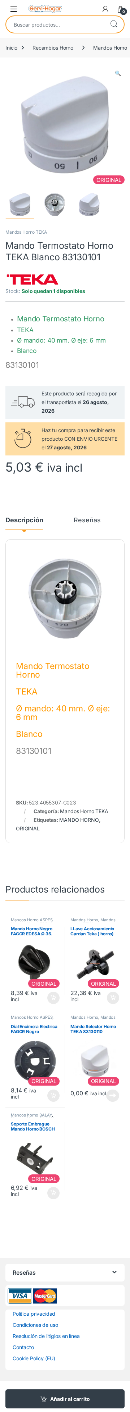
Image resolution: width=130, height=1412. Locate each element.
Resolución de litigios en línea (46, 1336)
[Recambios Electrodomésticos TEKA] (32, 279)
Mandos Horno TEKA (26, 232)
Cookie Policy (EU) (34, 1358)
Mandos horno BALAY (31, 1115)
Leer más (112, 1096)
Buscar (114, 24)
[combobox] (55, 24)
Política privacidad (34, 1314)
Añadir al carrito (70, 1399)
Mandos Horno (84, 919)
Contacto (23, 1347)
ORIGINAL (28, 828)
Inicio (11, 48)
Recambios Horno (52, 48)
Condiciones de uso (35, 1325)
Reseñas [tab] (87, 520)
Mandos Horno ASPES (31, 919)
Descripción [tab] (24, 520)
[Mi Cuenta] (105, 9)
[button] (118, 73)
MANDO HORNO (79, 820)
